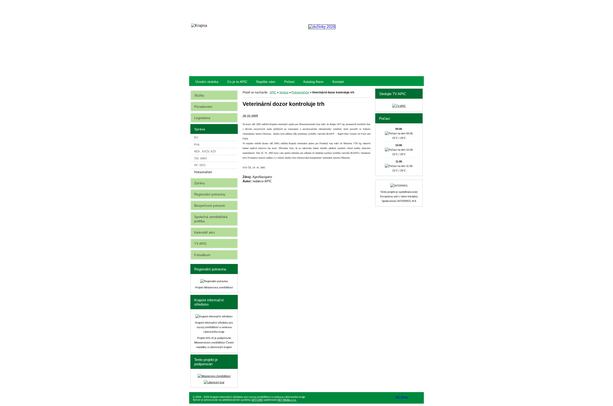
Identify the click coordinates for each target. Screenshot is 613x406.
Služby (199, 95)
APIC (273, 92)
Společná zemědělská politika (210, 219)
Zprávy (199, 183)
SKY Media (401, 396)
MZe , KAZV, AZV (205, 151)
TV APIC (200, 244)
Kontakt (338, 82)
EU (196, 137)
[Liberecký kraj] (214, 382)
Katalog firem (313, 82)
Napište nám (265, 82)
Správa (284, 92)
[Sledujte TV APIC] (399, 105)
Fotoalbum (202, 255)
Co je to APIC (237, 82)
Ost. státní (200, 158)
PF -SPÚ (199, 165)
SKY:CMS (257, 399)
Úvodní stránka (206, 82)
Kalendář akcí (204, 232)
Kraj (196, 144)
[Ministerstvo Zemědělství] (214, 376)
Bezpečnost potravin (209, 205)
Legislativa (202, 118)
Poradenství (203, 107)
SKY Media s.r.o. (286, 399)
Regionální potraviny (209, 194)
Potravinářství (300, 92)
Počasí (289, 82)
